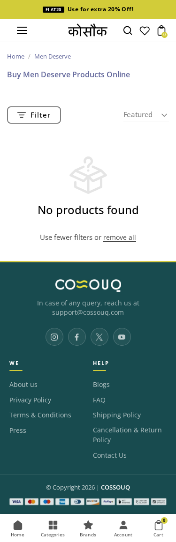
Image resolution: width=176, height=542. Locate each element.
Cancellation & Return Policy (127, 435)
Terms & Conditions (40, 415)
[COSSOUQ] (88, 285)
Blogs (101, 384)
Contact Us (110, 455)
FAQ (99, 400)
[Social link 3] (99, 337)
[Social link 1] (54, 337)
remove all (119, 237)
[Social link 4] (122, 337)
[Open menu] (22, 30)
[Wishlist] (144, 32)
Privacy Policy (30, 400)
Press (17, 430)
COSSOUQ (115, 487)
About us (23, 384)
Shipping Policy (117, 415)
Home (15, 56)
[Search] (127, 30)
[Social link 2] (77, 337)
